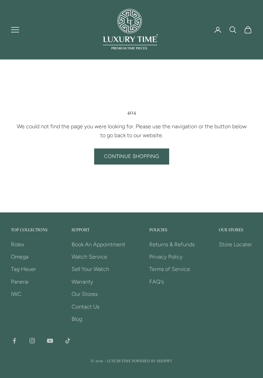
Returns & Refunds (172, 244)
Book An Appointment (98, 244)
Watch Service (89, 256)
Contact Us (85, 306)
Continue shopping (131, 156)
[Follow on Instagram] (32, 340)
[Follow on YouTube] (50, 340)
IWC (16, 294)
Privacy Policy (166, 256)
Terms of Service (169, 269)
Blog (77, 319)
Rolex (17, 244)
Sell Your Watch (90, 269)
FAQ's (156, 281)
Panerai (20, 281)
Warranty (82, 281)
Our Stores (85, 294)
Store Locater (235, 244)
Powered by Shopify (152, 360)
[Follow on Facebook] (14, 340)
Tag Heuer (23, 269)
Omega (19, 256)
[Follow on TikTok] (67, 340)
